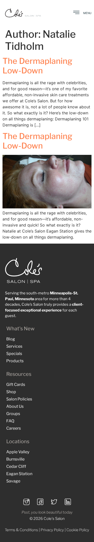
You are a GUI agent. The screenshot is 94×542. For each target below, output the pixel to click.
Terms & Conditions (21, 530)
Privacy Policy (52, 530)
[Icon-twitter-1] (54, 501)
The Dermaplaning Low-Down (37, 65)
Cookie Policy (77, 530)
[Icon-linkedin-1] (67, 501)
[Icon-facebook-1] (40, 501)
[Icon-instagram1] (26, 501)
